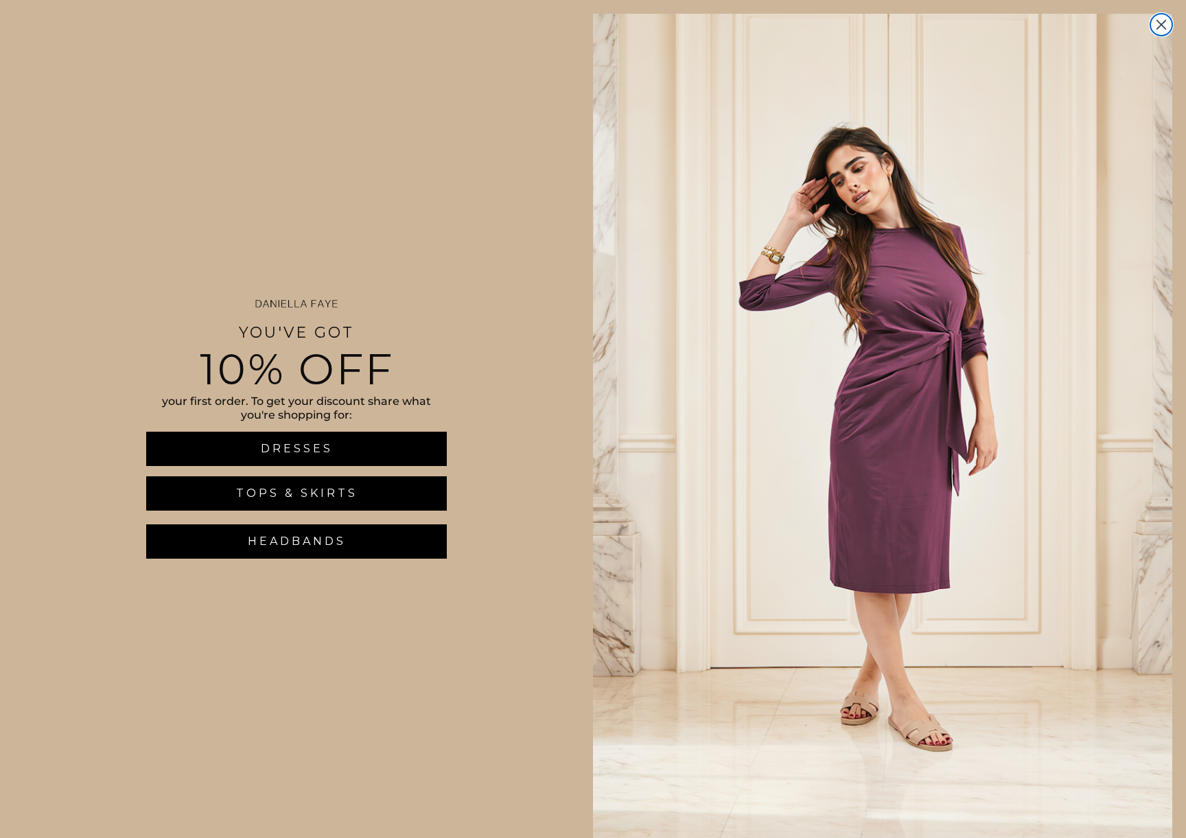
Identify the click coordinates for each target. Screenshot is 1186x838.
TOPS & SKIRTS (297, 493)
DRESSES (297, 448)
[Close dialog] (1161, 25)
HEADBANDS (297, 541)
